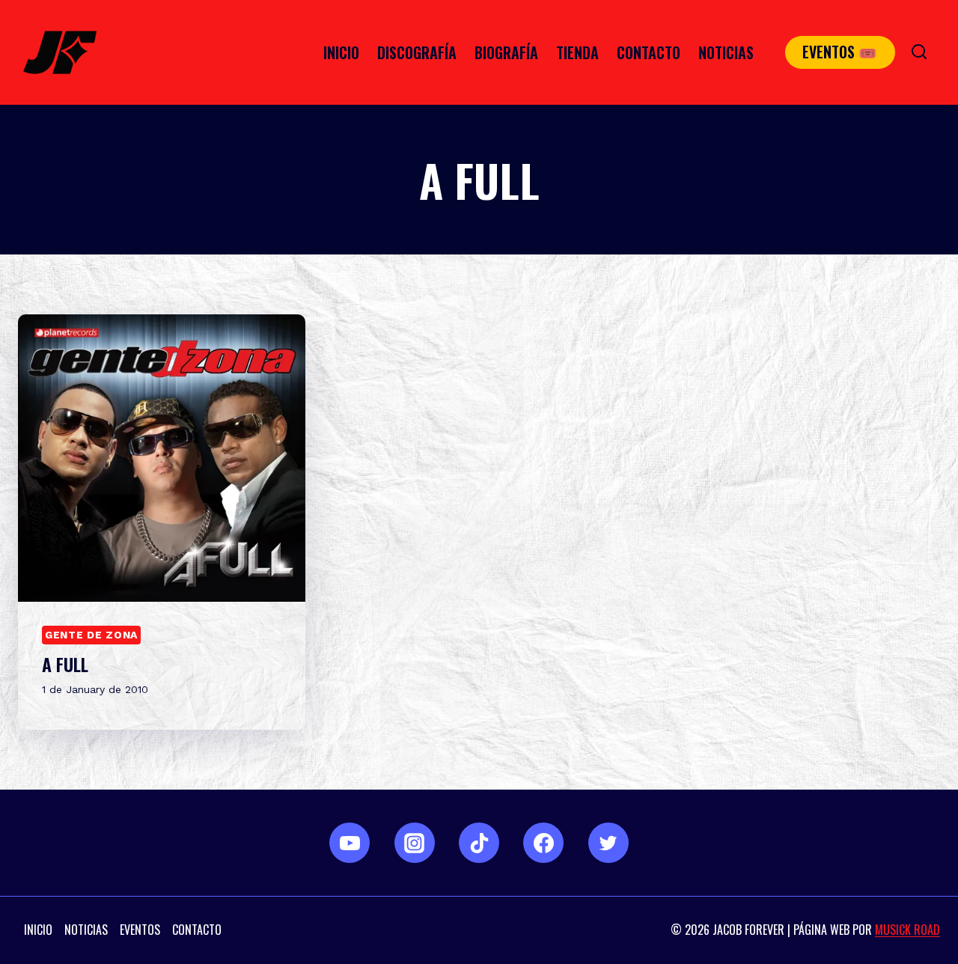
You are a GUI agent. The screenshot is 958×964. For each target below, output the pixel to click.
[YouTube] (349, 843)
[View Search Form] (919, 52)
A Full (65, 663)
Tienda (577, 52)
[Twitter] (608, 843)
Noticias (726, 52)
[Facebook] (543, 843)
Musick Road (907, 930)
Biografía (506, 52)
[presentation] (161, 458)
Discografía (417, 52)
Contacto (648, 52)
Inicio (341, 52)
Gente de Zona (91, 635)
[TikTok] (479, 843)
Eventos (140, 930)
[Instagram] (414, 843)
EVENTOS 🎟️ (839, 51)
